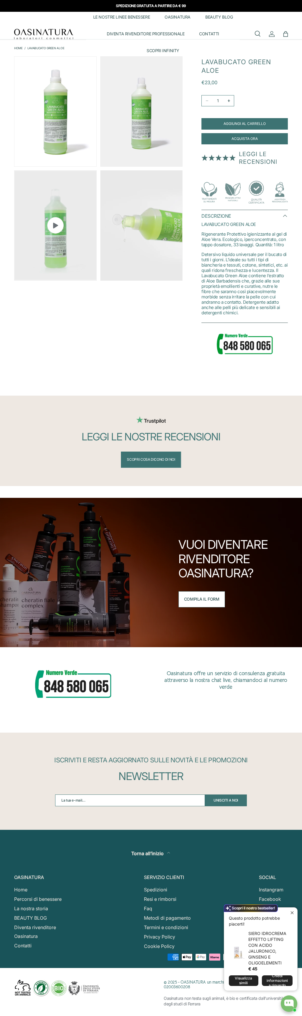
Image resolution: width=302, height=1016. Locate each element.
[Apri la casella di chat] (289, 1003)
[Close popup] (292, 912)
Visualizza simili (243, 980)
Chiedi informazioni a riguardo (277, 980)
